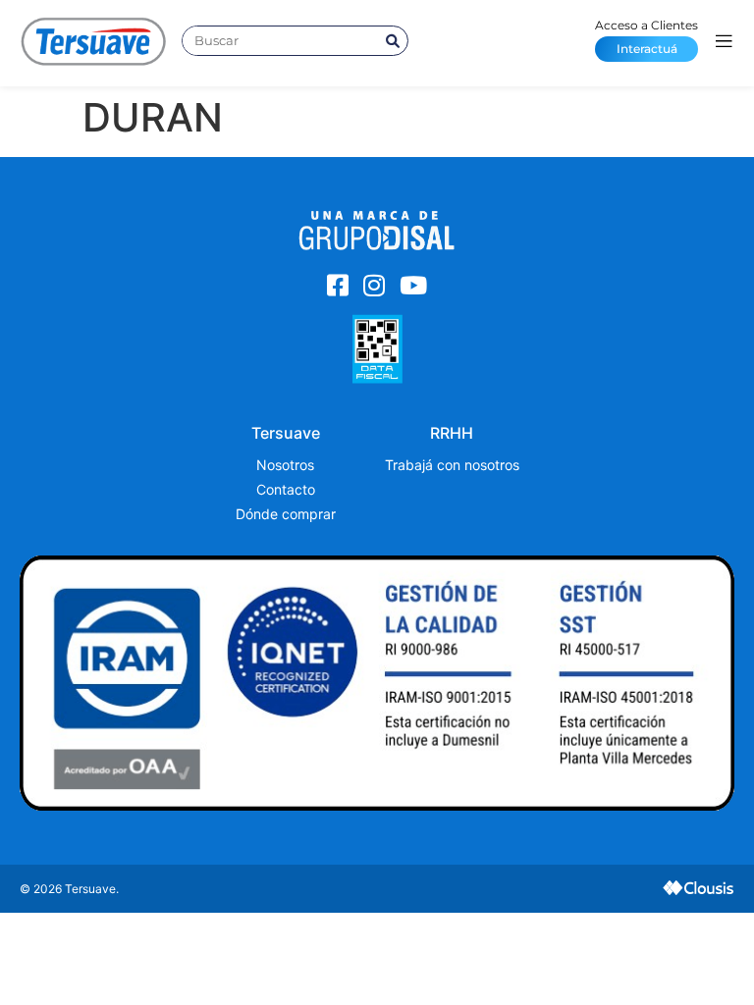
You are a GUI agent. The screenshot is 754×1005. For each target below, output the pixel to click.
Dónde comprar (286, 513)
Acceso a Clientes (646, 37)
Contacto (285, 489)
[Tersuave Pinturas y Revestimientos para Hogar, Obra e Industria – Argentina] (93, 41)
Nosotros (285, 464)
